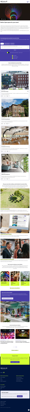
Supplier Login (2, 387)
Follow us (1, 372)
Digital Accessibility (3, 401)
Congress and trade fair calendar (6, 234)
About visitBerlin (2, 377)
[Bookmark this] (27, 72)
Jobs (1, 378)
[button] (2, 136)
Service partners (7, 43)
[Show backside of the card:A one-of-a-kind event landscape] (5, 278)
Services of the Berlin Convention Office (7, 259)
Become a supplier (3, 386)
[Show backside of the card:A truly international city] (15, 278)
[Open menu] (29, 1)
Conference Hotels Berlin (19, 378)
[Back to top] (29, 410)
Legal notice (2, 405)
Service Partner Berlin (19, 381)
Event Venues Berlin (19, 377)
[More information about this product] (28, 47)
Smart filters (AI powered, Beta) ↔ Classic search (16, 52)
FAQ (1, 388)
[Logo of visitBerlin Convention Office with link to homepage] (3, 1)
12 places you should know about (7, 298)
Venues (2, 43)
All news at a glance (15, 350)
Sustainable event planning (4, 208)
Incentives (12, 43)
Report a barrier (2, 402)
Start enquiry (20, 396)
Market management (3, 381)
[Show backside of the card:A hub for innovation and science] (25, 278)
